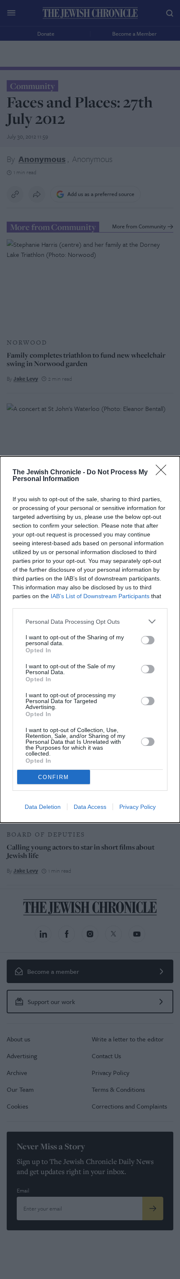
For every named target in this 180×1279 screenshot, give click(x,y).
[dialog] (90, 639)
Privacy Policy (137, 806)
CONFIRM (53, 777)
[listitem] (90, 621)
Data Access (90, 806)
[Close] (164, 473)
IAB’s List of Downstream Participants (100, 596)
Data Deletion (43, 806)
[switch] (147, 640)
